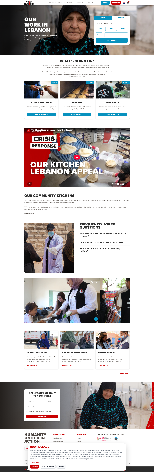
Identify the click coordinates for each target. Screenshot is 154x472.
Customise (61, 466)
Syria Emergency (58, 441)
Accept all (35, 466)
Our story (79, 438)
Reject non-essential (48, 466)
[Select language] (124, 3)
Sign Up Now (42, 416)
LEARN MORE (31, 365)
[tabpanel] (41, 100)
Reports (79, 441)
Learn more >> (29, 213)
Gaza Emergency (58, 438)
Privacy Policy (35, 462)
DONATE (115, 3)
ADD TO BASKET (40, 114)
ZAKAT (105, 3)
